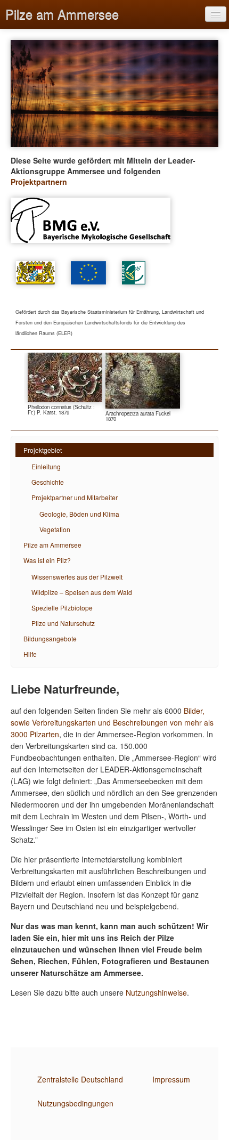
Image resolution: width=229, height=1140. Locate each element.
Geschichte (47, 481)
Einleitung (46, 466)
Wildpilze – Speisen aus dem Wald (81, 592)
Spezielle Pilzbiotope (62, 607)
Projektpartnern (39, 181)
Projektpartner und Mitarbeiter (74, 497)
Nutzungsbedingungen (75, 1103)
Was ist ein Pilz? (47, 560)
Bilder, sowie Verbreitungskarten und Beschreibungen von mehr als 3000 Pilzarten (112, 722)
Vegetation (54, 529)
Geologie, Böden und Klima (79, 513)
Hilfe (30, 653)
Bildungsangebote (50, 638)
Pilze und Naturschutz (63, 623)
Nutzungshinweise (156, 992)
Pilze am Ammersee (62, 14)
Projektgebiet (42, 449)
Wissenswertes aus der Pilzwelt (76, 576)
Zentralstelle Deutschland (80, 1079)
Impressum (171, 1079)
